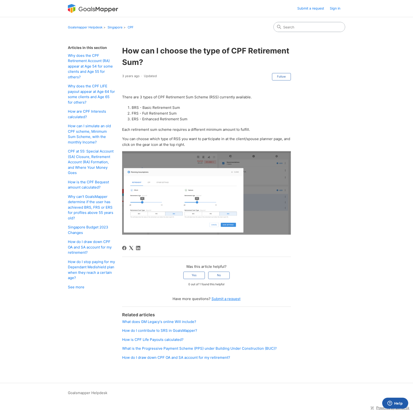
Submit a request (310, 8)
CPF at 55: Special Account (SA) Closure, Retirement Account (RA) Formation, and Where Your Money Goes (91, 162)
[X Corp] (131, 248)
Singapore (115, 27)
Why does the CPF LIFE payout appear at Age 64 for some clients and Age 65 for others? (91, 94)
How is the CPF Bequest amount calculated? (88, 185)
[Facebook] (124, 248)
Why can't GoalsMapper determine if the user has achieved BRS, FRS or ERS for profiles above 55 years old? (90, 207)
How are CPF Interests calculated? (87, 114)
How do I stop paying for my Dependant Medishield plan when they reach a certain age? (91, 269)
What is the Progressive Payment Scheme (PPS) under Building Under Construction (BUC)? (199, 348)
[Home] (93, 8)
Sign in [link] (335, 8)
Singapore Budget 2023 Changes (88, 230)
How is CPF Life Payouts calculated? (153, 339)
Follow (281, 76)
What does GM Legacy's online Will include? (159, 321)
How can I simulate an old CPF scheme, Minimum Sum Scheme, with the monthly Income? (89, 134)
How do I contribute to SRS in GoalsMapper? (159, 330)
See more (76, 287)
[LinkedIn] (138, 248)
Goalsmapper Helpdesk (85, 27)
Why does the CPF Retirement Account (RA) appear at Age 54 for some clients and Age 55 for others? (90, 66)
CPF (131, 27)
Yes (194, 275)
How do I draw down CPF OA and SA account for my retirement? (90, 247)
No (219, 275)
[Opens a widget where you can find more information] (395, 404)
